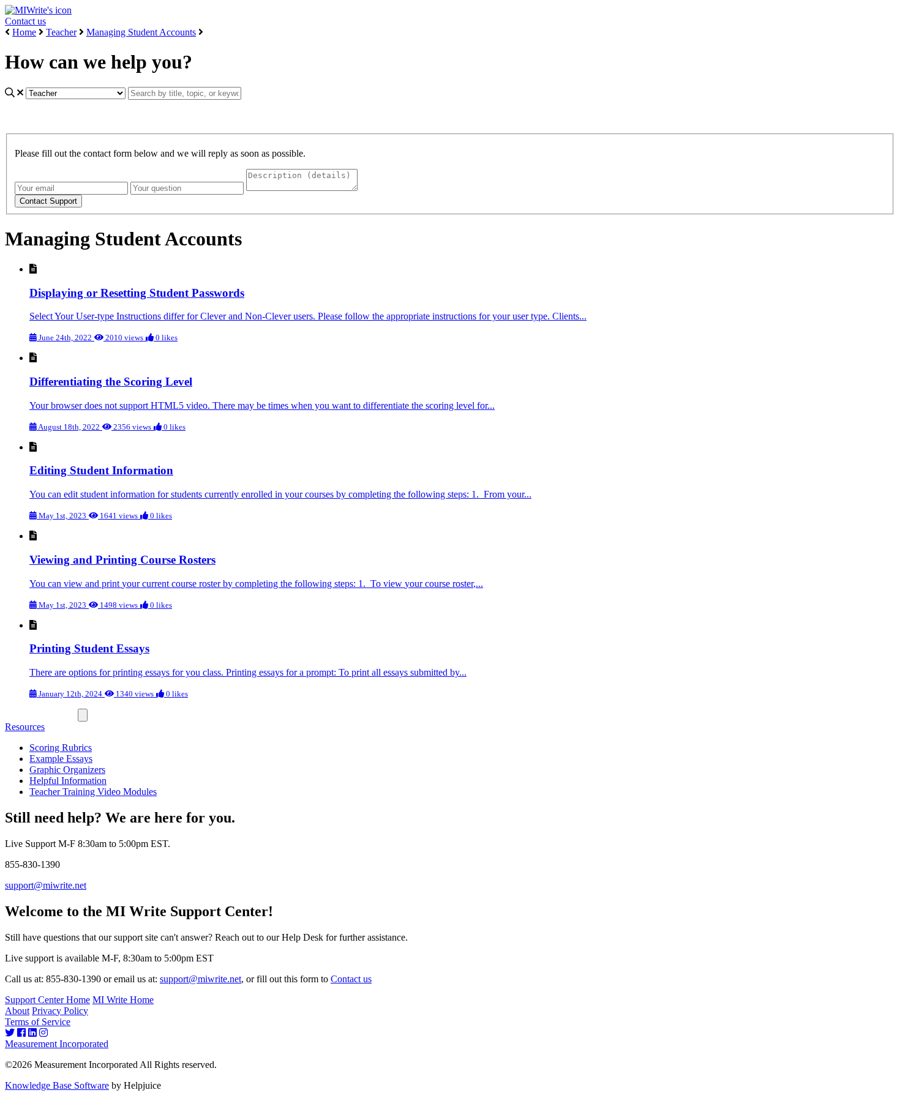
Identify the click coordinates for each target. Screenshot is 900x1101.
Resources (25, 727)
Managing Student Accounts (141, 32)
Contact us (25, 21)
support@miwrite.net (45, 885)
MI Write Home (123, 1000)
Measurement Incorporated (56, 1044)
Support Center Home (47, 1000)
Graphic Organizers (67, 769)
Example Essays (60, 758)
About (17, 1011)
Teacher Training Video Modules (93, 791)
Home (24, 32)
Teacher (61, 32)
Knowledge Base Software (57, 1085)
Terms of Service (37, 1022)
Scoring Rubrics (60, 747)
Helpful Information (68, 780)
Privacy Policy (60, 1011)
